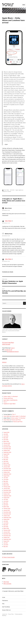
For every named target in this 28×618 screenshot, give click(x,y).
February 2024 (6, 486)
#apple (16, 190)
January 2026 (6, 445)
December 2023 (7, 490)
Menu (24, 4)
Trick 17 (5, 402)
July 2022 (5, 521)
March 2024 (6, 485)
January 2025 (6, 466)
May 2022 (5, 524)
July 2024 (5, 477)
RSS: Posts (6, 582)
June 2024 (5, 479)
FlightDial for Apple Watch (9, 403)
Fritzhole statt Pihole (8, 398)
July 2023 (5, 499)
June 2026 (5, 436)
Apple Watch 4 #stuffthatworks (10, 400)
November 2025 (7, 448)
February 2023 (6, 508)
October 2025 (6, 450)
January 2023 (6, 510)
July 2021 (5, 543)
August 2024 (6, 476)
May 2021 (5, 546)
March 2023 (6, 506)
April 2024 (5, 483)
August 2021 (6, 541)
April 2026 (5, 439)
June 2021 (5, 544)
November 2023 (7, 492)
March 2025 (6, 463)
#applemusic (20, 190)
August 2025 (6, 454)
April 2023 (5, 505)
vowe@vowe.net (8, 349)
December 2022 (7, 512)
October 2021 (6, 537)
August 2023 (6, 497)
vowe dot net (4, 614)
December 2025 (7, 447)
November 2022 (7, 514)
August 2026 (6, 432)
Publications (5, 600)
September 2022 (7, 517)
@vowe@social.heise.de (13, 351)
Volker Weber (6, 190)
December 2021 (7, 534)
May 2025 (5, 459)
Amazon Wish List (6, 610)
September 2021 (7, 539)
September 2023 (7, 495)
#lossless (9, 191)
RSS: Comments (7, 583)
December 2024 (7, 468)
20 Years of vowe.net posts (8, 557)
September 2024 (7, 474)
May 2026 (5, 437)
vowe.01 (13, 348)
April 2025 (5, 461)
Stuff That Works (6, 607)
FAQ (3, 603)
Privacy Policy (11, 614)
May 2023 (5, 503)
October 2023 (6, 494)
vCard (3, 597)
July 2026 (5, 434)
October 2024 (6, 472)
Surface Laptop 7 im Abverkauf (10, 396)
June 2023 (5, 501)
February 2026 (6, 443)
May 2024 (5, 481)
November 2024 (7, 470)
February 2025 (6, 465)
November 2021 (7, 535)
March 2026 (6, 441)
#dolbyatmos (4, 191)
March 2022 (6, 528)
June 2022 (5, 523)
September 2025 (7, 452)
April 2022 (5, 526)
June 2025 (5, 457)
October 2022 (6, 515)
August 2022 (6, 519)
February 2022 (6, 530)
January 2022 (6, 532)
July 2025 (5, 456)
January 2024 (6, 488)
